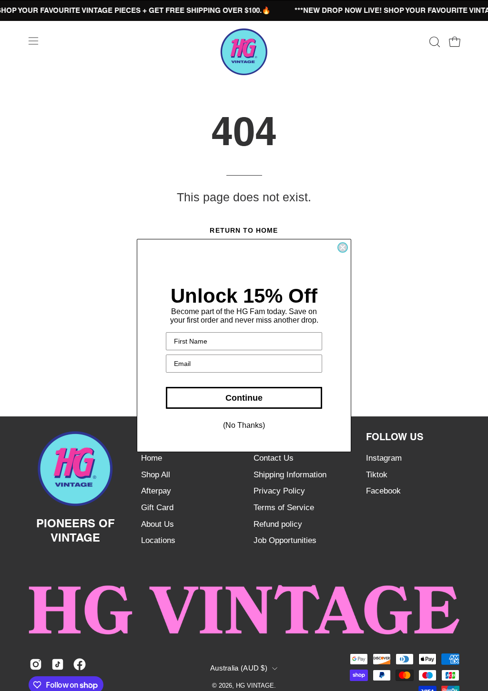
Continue (244, 398)
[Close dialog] (342, 247)
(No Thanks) (244, 425)
